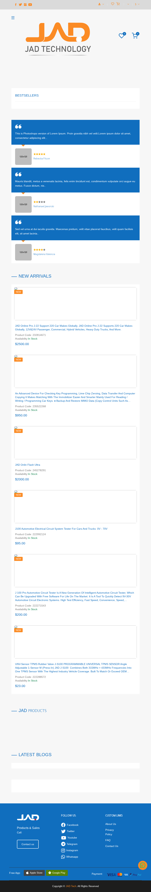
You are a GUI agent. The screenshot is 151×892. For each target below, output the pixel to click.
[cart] (118, 4)
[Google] (25, 5)
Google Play (58, 872)
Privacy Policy (109, 832)
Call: (19, 832)
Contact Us (111, 846)
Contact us (28, 844)
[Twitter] (20, 5)
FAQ (107, 840)
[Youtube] (30, 5)
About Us (110, 824)
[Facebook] (15, 5)
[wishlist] (112, 4)
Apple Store (36, 872)
